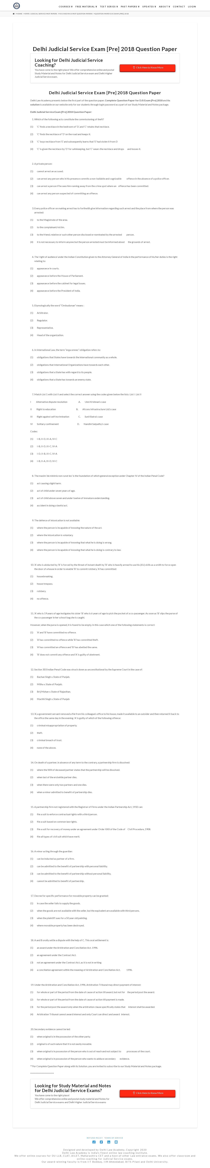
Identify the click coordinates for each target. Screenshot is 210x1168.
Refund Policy (95, 1138)
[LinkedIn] (108, 1142)
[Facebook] (94, 1142)
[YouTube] (116, 1142)
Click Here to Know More (149, 67)
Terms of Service (113, 1138)
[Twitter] (101, 1142)
